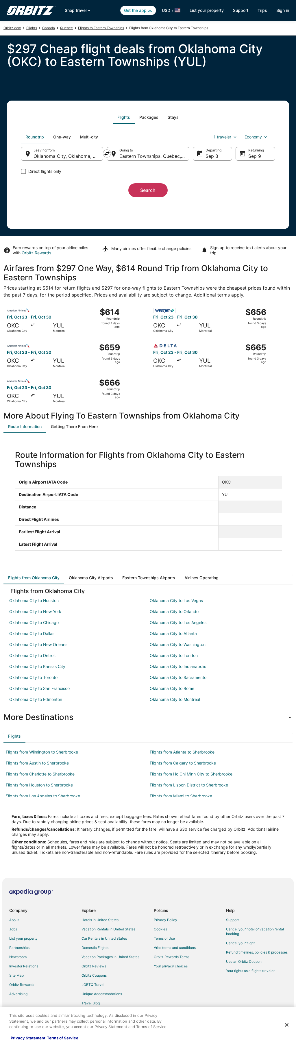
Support (240, 10)
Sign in (282, 10)
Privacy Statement (28, 1038)
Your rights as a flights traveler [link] (250, 971)
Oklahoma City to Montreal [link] (175, 699)
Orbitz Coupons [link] (94, 975)
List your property (207, 10)
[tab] (124, 117)
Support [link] (232, 920)
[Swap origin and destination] (107, 153)
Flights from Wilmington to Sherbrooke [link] (42, 751)
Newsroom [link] (18, 957)
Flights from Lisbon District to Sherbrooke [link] (189, 784)
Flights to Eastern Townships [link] (101, 28)
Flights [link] (31, 28)
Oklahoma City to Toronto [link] (33, 677)
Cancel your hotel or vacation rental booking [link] (255, 931)
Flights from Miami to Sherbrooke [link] (181, 795)
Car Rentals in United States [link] (104, 938)
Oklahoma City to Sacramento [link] (178, 677)
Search (148, 190)
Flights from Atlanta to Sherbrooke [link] (182, 751)
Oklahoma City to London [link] (174, 655)
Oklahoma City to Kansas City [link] (37, 666)
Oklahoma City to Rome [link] (172, 688)
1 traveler (222, 136)
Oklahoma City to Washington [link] (178, 644)
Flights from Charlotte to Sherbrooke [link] (40, 773)
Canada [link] (48, 28)
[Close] (286, 1025)
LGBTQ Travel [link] (93, 984)
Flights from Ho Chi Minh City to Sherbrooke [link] (191, 773)
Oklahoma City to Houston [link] (34, 600)
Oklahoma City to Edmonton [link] (35, 699)
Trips (262, 10)
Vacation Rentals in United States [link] (108, 929)
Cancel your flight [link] (240, 943)
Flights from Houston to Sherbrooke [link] (39, 784)
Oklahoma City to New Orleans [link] (38, 644)
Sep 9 (254, 156)
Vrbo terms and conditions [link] (175, 947)
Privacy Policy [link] (165, 920)
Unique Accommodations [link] (102, 994)
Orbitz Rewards (36, 252)
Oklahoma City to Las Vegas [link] (176, 600)
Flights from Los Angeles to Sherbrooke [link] (43, 795)
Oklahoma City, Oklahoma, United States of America (68, 156)
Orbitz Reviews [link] (94, 966)
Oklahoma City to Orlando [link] (174, 611)
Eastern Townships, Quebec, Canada (154, 156)
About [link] (14, 920)
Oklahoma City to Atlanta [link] (173, 633)
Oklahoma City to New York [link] (35, 611)
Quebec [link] (66, 28)
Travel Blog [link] (91, 1003)
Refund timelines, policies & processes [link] (257, 952)
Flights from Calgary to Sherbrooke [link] (183, 762)
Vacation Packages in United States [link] (110, 957)
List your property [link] (23, 938)
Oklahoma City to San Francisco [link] (39, 688)
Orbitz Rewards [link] (21, 984)
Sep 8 (212, 156)
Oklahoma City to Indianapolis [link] (178, 666)
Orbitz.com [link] (12, 28)
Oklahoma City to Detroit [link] (32, 655)
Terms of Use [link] (164, 938)
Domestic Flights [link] (95, 947)
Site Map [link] (16, 975)
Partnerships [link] (19, 947)
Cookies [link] (160, 929)
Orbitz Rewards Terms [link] (171, 957)
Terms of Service (62, 1038)
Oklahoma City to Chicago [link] (34, 622)
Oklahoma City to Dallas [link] (31, 633)
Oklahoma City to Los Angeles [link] (178, 622)
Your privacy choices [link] (171, 966)
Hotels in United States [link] (100, 920)
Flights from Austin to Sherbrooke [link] (37, 762)
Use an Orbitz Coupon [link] (244, 961)
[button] (148, 717)
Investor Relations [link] (23, 966)
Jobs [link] (13, 929)
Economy (253, 136)
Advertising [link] (18, 994)
